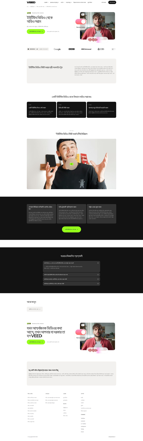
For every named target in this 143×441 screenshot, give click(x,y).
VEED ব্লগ (65, 407)
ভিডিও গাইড (65, 415)
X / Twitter (83, 423)
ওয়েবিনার (64, 413)
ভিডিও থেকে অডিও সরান (40, 6)
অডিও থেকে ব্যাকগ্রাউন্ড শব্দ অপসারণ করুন (52, 397)
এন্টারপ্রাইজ (65, 400)
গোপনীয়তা (82, 400)
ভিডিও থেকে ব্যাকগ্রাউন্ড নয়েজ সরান (51, 400)
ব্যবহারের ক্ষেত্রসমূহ (54, 2)
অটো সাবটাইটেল (30, 408)
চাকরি (82, 397)
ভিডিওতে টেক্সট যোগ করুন (32, 403)
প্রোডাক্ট (45, 2)
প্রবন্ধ (64, 410)
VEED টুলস (32, 6)
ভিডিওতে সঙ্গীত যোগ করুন (32, 397)
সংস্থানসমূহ (68, 2)
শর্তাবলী (82, 403)
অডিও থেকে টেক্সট (31, 405)
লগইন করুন (104, 2)
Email (82, 431)
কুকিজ (82, 405)
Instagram (83, 426)
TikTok (82, 429)
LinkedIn (83, 421)
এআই (62, 2)
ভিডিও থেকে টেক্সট (31, 419)
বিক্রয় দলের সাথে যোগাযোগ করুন (79, 2)
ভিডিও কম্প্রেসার (31, 413)
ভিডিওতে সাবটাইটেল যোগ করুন (33, 400)
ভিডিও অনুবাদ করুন (31, 421)
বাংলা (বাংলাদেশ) (111, 436)
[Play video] (71, 164)
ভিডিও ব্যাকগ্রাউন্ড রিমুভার (50, 403)
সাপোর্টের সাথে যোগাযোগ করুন (86, 408)
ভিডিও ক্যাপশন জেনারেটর (32, 411)
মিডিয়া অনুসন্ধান (84, 411)
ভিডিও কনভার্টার (30, 416)
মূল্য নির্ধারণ (90, 2)
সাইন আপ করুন (112, 2)
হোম (27, 6)
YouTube (83, 418)
